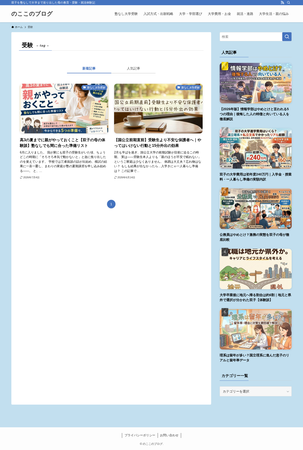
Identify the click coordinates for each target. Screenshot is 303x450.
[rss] (282, 2)
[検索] (288, 2)
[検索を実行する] (287, 36)
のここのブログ (32, 14)
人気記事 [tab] (133, 68)
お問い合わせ (169, 435)
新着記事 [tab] (89, 68)
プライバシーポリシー (140, 435)
